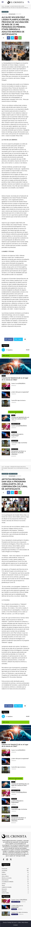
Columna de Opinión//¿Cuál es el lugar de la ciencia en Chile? (15, 379)
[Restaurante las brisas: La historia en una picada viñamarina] (6, 451)
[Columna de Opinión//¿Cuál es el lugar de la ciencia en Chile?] (15, 366)
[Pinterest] (16, 38)
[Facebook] (8, 38)
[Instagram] (7, 859)
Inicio (3, 6)
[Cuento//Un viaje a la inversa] (6, 403)
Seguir (27, 349)
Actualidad (7, 6)
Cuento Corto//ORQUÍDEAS (18, 383)
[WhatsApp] (20, 38)
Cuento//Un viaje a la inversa (18, 400)
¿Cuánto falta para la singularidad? (20, 392)
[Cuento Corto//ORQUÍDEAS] (6, 386)
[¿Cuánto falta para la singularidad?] (6, 394)
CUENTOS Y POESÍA (4, 388)
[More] (25, 339)
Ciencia (3, 375)
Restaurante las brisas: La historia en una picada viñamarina (18, 452)
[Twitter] (12, 38)
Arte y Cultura (5, 405)
